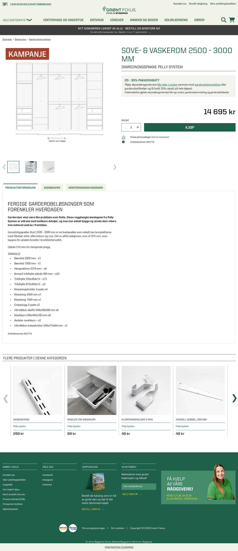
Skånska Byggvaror (121, 541)
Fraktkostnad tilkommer (119, 547)
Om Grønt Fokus (11, 490)
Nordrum (136, 541)
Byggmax (147, 541)
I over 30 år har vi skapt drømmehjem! (30, 4)
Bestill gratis (91, 509)
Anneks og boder (144, 20)
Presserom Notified (13, 504)
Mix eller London (167, 84)
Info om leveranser (160, 137)
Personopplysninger (93, 528)
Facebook (47, 475)
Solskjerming (176, 20)
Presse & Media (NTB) (14, 499)
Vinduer (117, 20)
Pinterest (47, 485)
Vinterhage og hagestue (63, 20)
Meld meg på (130, 494)
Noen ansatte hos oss (14, 494)
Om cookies (117, 528)
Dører (199, 20)
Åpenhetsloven (10, 509)
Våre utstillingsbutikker (14, 480)
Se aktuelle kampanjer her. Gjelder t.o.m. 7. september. (118, 32)
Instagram (47, 480)
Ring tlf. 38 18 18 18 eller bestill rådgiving (182, 497)
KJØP (189, 127)
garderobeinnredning (207, 84)
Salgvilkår (8, 485)
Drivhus (97, 20)
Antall (125, 120)
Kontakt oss (9, 475)
